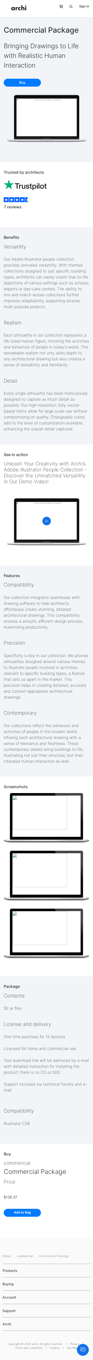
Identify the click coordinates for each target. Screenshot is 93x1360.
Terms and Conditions (29, 1348)
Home (6, 1256)
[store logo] (19, 7)
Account (9, 1297)
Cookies (55, 1348)
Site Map (72, 1348)
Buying (8, 1284)
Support (9, 1311)
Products (9, 1270)
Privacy (74, 1344)
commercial (17, 1163)
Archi (6, 1324)
